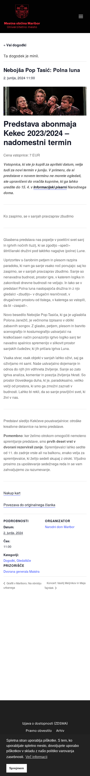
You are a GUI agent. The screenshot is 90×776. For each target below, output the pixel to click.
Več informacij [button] (36, 757)
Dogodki (9, 560)
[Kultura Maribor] (22, 16)
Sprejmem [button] (16, 768)
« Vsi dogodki (14, 44)
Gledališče (24, 560)
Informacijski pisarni (50, 187)
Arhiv (60, 731)
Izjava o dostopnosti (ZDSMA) (45, 723)
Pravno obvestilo (39, 731)
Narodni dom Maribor (59, 527)
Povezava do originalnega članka (29, 504)
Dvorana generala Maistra (21, 571)
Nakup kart (11, 492)
